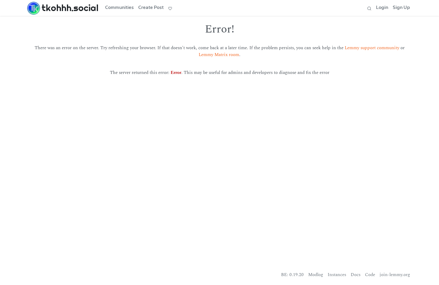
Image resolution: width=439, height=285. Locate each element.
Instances (337, 274)
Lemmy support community (372, 47)
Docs (355, 274)
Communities (119, 7)
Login (382, 7)
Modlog (315, 274)
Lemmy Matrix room (219, 54)
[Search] (369, 8)
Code (370, 274)
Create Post (151, 7)
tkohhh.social (70, 7)
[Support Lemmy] (170, 8)
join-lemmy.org (395, 274)
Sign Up (401, 7)
